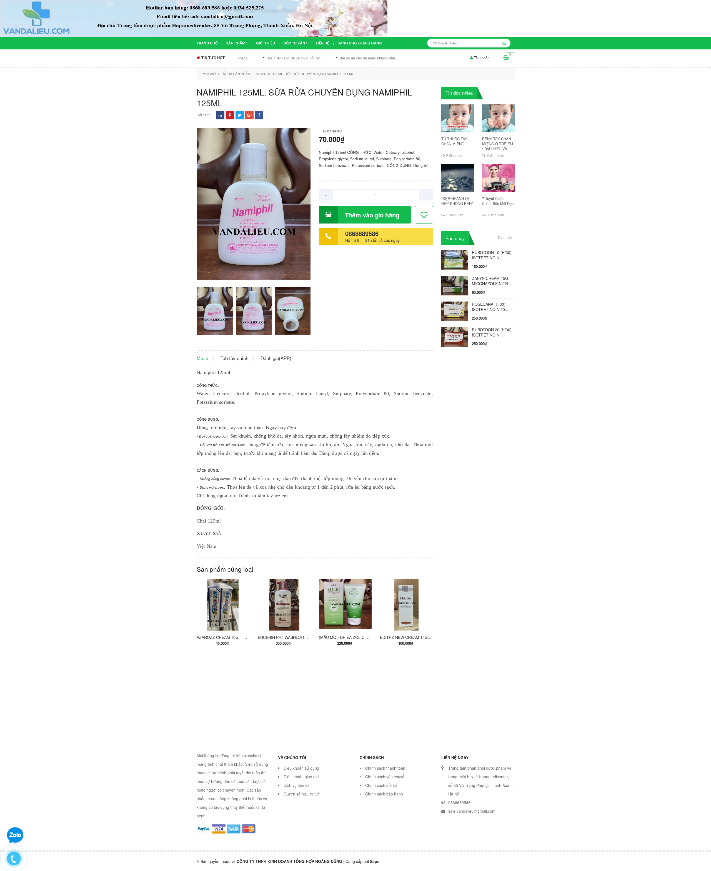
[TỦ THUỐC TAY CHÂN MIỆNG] (457, 118)
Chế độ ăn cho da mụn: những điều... (330, 58)
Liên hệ (322, 43)
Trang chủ (207, 43)
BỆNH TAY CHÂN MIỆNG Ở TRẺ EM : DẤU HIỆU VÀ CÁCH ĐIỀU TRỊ (497, 143)
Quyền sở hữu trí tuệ (302, 794)
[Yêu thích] (424, 215)
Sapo (375, 861)
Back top (593, 862)
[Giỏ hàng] (506, 57)
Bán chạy (455, 238)
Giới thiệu (265, 43)
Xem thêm (506, 237)
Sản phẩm (236, 43)
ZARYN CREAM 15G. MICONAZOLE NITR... (491, 280)
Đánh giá (334, 131)
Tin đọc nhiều (459, 92)
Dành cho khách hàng (359, 43)
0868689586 (362, 233)
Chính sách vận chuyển (386, 776)
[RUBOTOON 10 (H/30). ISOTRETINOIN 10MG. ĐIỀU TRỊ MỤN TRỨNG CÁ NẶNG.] (454, 259)
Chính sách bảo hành (384, 794)
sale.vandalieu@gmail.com (471, 811)
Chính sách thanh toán (385, 768)
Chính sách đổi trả (381, 785)
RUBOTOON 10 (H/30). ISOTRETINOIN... (492, 255)
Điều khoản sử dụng (301, 768)
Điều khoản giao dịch (302, 776)
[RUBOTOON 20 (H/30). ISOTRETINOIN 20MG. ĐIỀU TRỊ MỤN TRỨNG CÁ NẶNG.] (454, 336)
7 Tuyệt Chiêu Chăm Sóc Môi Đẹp (498, 201)
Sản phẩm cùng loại (225, 569)
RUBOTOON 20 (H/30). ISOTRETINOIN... (492, 332)
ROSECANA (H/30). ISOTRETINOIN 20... (490, 306)
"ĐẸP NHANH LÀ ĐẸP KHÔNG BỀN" (457, 201)
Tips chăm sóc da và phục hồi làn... (256, 58)
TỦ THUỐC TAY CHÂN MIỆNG (454, 141)
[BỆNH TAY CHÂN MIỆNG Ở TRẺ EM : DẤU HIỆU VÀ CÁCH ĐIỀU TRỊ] (498, 118)
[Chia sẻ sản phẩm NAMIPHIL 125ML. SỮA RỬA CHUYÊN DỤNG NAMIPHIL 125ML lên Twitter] (239, 115)
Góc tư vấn (294, 43)
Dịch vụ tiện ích (297, 785)
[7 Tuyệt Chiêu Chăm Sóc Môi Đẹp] (498, 178)
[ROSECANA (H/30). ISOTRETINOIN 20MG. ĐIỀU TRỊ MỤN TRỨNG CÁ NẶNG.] (454, 310)
